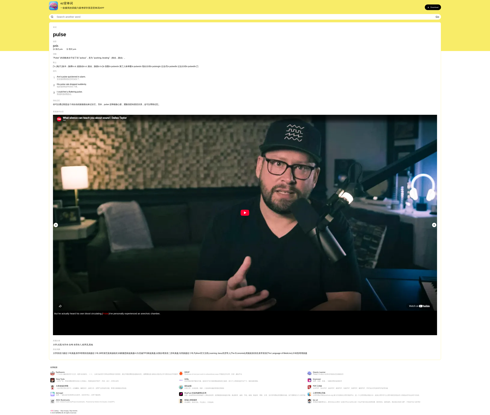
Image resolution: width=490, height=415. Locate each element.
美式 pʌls (59, 49)
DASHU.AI (59, 413)
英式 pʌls (72, 49)
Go (437, 16)
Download (434, 7)
